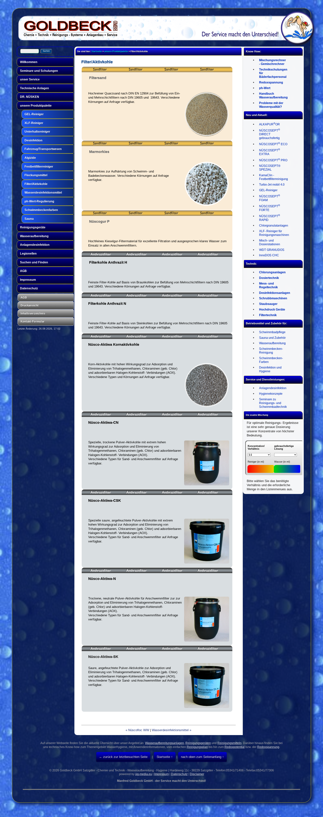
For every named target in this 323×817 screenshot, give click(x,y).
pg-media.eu (143, 774)
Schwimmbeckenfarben (41, 210)
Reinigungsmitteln (229, 743)
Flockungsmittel (35, 175)
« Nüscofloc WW (137, 730)
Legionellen (28, 253)
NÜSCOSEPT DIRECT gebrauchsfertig (269, 134)
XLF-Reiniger (33, 123)
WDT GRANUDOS (271, 249)
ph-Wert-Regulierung (39, 201)
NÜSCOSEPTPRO (273, 160)
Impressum (28, 279)
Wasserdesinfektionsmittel (43, 192)
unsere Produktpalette (36, 105)
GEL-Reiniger (34, 114)
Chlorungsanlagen (272, 272)
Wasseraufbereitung (34, 236)
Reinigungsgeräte (32, 227)
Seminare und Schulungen (39, 70)
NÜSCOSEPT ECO (273, 144)
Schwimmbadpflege (272, 332)
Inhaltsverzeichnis (33, 313)
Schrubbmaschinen (273, 298)
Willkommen (28, 62)
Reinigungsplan (197, 747)
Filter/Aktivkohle (35, 184)
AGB (23, 271)
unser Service (30, 79)
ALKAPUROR (269, 124)
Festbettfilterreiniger (38, 166)
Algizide (30, 157)
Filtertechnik (268, 315)
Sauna (29, 218)
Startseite (96, 51)
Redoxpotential (234, 747)
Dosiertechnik (269, 277)
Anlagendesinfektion (35, 244)
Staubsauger (268, 303)
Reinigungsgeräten (198, 743)
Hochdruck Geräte (272, 309)
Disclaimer (197, 774)
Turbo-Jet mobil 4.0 (271, 184)
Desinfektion (33, 140)
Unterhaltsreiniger (37, 131)
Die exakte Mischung (257, 415)
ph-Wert (264, 88)
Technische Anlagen (34, 88)
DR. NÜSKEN (29, 96)
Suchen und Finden (34, 262)
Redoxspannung (271, 82)
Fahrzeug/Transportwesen (43, 149)
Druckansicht (30, 305)
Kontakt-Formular (33, 321)
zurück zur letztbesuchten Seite (124, 757)
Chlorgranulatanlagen (273, 225)
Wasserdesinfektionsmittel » (171, 730)
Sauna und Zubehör (272, 337)
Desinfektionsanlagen (274, 292)
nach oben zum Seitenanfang (201, 757)
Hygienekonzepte (270, 393)
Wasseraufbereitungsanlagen (164, 743)
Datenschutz (29, 288)
